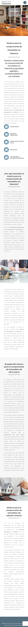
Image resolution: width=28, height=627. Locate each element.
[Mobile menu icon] (24, 2)
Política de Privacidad (19, 625)
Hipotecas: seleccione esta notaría (14, 15)
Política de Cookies (9, 625)
